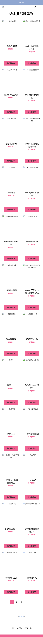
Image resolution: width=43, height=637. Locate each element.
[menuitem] (12, 602)
